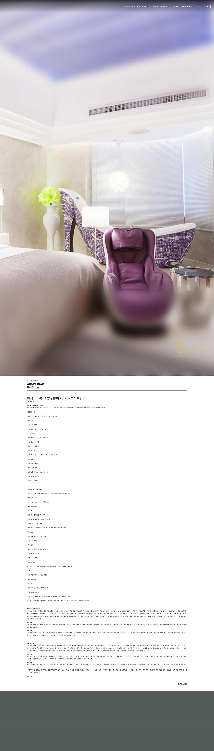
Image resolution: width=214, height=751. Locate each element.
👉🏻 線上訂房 (136, 6)
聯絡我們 (190, 6)
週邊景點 (171, 6)
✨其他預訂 (145, 6)
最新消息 (154, 6)
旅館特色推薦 (179, 6)
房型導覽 (162, 6)
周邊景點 (29, 677)
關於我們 (127, 6)
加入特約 (198, 6)
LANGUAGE (205, 6)
